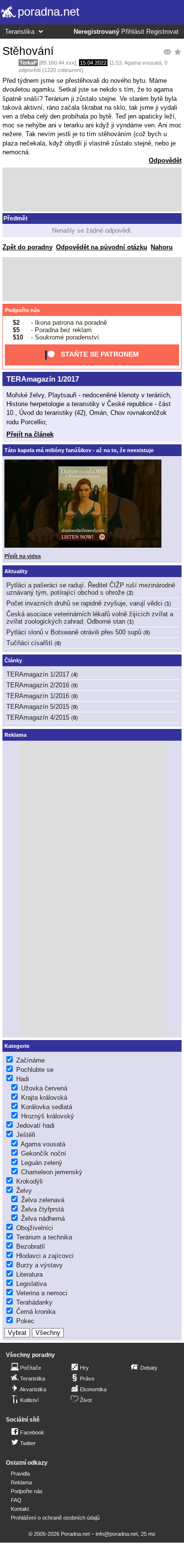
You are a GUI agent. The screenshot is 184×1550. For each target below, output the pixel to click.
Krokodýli (29, 1181)
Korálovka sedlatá (46, 1107)
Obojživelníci (34, 1228)
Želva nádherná (43, 1218)
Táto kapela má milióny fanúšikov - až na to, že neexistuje (79, 450)
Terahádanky (34, 1302)
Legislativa (31, 1283)
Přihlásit (132, 31)
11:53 (115, 63)
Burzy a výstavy (39, 1265)
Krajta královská (44, 1097)
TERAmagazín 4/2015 (37, 717)
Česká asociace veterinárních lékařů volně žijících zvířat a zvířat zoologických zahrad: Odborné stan (89, 617)
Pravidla (20, 1474)
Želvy (24, 1190)
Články (13, 660)
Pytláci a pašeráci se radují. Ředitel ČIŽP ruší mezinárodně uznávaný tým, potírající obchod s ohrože (90, 588)
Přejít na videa (22, 556)
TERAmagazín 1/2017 (42, 379)
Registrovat (162, 31)
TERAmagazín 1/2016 (37, 696)
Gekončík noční (43, 1153)
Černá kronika (35, 1311)
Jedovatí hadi (35, 1125)
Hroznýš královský (47, 1116)
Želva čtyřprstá (42, 1209)
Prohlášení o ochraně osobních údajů (55, 1518)
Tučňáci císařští (29, 643)
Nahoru (162, 247)
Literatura (29, 1274)
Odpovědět (165, 160)
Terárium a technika (44, 1237)
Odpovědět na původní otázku (101, 247)
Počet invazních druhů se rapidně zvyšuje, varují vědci (84, 603)
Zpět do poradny (27, 247)
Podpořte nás (22, 310)
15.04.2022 (93, 63)
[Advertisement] (92, 190)
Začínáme (30, 1060)
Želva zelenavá (42, 1200)
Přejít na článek (29, 434)
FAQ (16, 1500)
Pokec (25, 1321)
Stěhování (27, 51)
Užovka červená (44, 1088)
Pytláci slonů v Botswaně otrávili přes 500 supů (73, 632)
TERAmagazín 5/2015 (37, 706)
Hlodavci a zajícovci (45, 1255)
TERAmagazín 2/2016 (37, 685)
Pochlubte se (34, 1069)
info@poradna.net (117, 1534)
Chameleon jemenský (51, 1172)
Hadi (22, 1079)
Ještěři (25, 1134)
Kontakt (20, 1509)
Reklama (21, 1482)
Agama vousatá (142, 63)
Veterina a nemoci (41, 1293)
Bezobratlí (30, 1246)
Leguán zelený (41, 1162)
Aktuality (15, 571)
